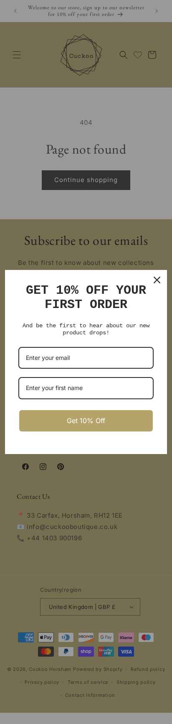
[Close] (157, 280)
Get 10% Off (86, 420)
